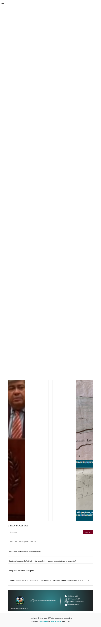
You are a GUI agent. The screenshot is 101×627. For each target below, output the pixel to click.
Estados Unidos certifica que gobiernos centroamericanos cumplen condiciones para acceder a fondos (49, 580)
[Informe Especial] (84, 428)
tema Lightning (56, 621)
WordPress (44, 621)
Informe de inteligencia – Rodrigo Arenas (25, 551)
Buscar (88, 532)
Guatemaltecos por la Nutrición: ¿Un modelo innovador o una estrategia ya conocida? (42, 561)
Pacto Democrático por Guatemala (22, 542)
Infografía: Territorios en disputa (21, 571)
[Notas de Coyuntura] (16, 428)
